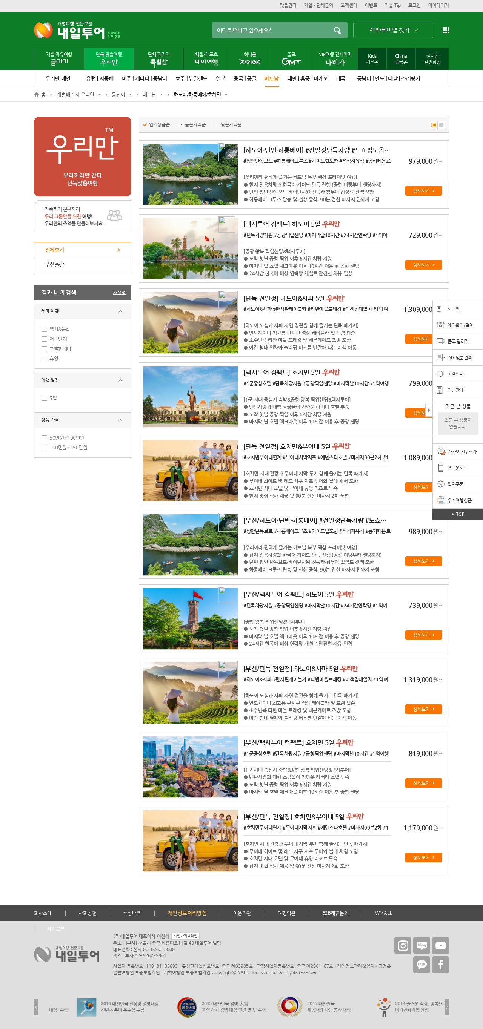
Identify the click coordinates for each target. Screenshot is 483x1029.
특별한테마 (60, 348)
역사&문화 (59, 329)
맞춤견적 (288, 5)
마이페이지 (438, 5)
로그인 (414, 5)
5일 (53, 398)
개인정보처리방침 (187, 913)
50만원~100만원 (67, 437)
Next (447, 1007)
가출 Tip (393, 5)
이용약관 (242, 913)
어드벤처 (58, 338)
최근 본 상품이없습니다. (458, 423)
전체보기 (54, 250)
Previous (36, 1007)
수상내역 (132, 913)
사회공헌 (87, 913)
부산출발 (54, 264)
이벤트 (371, 5)
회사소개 (43, 913)
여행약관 (287, 913)
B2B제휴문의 (335, 913)
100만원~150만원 (68, 447)
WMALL (383, 913)
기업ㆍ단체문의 (318, 5)
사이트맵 (56, 929)
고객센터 (349, 5)
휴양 (53, 358)
